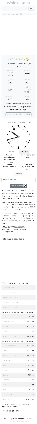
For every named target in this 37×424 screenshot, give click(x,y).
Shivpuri (6, 399)
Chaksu (6, 331)
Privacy (29, 419)
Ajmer (5, 370)
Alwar (5, 389)
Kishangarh (7, 360)
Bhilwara (6, 380)
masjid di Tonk (16, 404)
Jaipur (5, 351)
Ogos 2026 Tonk (9, 293)
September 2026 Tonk (12, 297)
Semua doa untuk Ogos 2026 (18, 114)
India (16, 14)
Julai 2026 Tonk (9, 288)
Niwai (5, 317)
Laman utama (7, 14)
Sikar (5, 385)
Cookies (12, 421)
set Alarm (24, 152)
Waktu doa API (22, 421)
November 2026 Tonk (11, 307)
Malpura (6, 326)
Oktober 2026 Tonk (10, 302)
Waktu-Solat (18, 2)
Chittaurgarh (8, 394)
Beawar (6, 375)
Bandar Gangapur (10, 355)
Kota (4, 365)
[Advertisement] (18, 35)
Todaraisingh (8, 322)
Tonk (22, 14)
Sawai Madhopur (9, 336)
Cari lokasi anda (17, 186)
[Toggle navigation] (31, 9)
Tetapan (18, 174)
